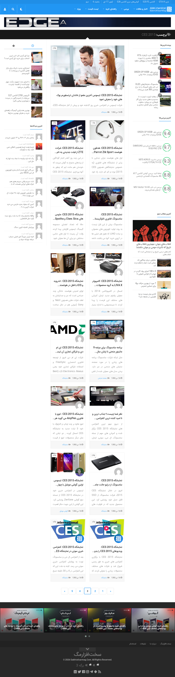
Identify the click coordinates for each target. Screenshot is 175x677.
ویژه (79, 9)
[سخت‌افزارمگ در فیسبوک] (83, 671)
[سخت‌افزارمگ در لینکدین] (75, 671)
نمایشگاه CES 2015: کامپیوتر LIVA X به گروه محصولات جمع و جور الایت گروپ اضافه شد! (107, 287)
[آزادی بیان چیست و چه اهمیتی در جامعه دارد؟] (164, 295)
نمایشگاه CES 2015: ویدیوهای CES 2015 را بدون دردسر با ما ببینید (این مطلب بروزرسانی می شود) (107, 553)
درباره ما (153, 644)
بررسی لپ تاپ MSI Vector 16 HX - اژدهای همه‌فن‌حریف (147, 189)
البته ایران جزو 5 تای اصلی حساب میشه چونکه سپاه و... (21, 238)
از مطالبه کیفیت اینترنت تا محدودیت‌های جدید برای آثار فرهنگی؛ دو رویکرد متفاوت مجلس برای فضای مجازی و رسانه (147, 102)
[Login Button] (5, 9)
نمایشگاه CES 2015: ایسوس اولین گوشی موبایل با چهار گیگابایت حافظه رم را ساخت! (68, 485)
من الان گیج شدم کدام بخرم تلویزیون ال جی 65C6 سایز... (19, 171)
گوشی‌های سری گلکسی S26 (128, 2)
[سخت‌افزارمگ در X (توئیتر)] (79, 671)
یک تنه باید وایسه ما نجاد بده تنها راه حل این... (20, 160)
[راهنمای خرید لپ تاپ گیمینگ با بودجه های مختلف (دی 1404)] (21, 620)
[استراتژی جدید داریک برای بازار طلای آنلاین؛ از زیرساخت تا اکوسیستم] (36, 70)
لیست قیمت (93, 9)
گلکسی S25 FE (149, 2)
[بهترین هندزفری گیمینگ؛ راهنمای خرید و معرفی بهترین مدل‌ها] (36, 112)
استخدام (132, 644)
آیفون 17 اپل (108, 2)
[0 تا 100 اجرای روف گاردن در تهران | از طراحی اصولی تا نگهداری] (164, 274)
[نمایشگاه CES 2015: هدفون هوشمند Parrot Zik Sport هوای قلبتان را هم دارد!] (107, 130)
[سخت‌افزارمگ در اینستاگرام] (87, 671)
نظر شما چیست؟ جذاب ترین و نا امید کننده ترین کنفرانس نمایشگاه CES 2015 (107, 418)
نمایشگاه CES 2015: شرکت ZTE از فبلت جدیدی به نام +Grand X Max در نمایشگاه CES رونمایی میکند (69, 154)
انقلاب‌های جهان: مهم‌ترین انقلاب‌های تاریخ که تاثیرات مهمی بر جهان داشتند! (153, 245)
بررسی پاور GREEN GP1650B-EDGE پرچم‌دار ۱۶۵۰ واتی (146, 73)
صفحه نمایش (102, 378)
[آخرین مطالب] (32, 46)
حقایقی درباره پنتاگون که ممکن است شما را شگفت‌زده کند (145, 263)
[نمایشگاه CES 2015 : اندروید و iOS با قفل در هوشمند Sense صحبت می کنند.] (68, 263)
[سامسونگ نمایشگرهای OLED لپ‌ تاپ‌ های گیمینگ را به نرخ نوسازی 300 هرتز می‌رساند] (165, 87)
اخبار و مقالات (141, 9)
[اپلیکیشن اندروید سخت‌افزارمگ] (95, 671)
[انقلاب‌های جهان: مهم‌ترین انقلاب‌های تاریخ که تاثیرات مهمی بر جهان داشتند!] (152, 230)
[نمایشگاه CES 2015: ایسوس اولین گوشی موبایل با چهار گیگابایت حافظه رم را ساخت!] (68, 462)
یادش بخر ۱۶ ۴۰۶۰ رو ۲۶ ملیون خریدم (19, 137)
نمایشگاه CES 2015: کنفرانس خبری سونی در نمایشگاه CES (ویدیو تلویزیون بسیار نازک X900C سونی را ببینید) (68, 553)
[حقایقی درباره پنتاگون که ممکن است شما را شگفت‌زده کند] (164, 263)
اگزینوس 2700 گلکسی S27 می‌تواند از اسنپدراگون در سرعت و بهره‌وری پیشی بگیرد (17, 98)
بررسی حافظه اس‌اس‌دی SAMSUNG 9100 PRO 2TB (147, 147)
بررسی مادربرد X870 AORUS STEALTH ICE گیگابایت (150, 161)
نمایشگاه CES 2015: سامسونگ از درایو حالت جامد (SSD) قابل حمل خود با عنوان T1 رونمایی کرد (107, 487)
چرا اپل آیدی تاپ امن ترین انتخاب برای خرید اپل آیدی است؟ (16, 57)
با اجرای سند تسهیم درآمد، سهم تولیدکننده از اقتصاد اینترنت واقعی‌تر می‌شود (17, 84)
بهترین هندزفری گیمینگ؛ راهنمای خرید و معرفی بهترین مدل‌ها (16, 112)
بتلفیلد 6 (96, 2)
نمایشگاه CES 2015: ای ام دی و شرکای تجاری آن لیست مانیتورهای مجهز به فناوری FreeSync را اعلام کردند (69, 354)
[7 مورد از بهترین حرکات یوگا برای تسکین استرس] (164, 285)
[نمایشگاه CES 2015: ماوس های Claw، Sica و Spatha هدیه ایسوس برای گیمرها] (68, 196)
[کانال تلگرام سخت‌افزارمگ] (91, 671)
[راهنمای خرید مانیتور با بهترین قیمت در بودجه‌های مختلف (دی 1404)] (109, 620)
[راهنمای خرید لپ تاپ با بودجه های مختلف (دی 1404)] (65, 620)
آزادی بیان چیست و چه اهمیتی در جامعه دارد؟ (147, 295)
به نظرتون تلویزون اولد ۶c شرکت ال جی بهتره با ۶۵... (20, 194)
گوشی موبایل (64, 511)
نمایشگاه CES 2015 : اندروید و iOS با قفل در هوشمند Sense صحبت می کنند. (68, 285)
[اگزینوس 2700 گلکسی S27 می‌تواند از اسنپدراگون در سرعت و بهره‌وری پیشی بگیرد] (36, 98)
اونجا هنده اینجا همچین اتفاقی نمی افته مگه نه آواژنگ (20, 149)
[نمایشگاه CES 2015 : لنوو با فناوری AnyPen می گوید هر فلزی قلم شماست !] (68, 396)
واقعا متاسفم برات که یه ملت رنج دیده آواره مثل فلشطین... (19, 217)
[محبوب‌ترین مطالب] (13, 46)
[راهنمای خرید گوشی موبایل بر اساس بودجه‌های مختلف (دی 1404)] (153, 620)
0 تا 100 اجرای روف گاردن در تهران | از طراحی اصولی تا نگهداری (145, 274)
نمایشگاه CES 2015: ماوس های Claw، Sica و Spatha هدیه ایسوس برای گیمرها (69, 219)
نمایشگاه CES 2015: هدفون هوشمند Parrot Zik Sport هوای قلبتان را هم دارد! (107, 152)
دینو (87, 2)
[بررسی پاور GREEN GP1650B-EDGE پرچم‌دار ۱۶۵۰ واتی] (165, 73)
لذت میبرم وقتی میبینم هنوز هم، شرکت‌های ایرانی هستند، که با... (21, 183)
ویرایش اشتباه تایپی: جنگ (24, 227)
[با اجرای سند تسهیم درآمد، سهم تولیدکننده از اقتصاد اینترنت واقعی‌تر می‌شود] (36, 84)
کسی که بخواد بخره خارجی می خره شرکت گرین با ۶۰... (20, 206)
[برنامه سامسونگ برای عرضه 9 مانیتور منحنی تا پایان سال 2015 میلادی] (107, 329)
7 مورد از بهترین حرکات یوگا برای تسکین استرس (145, 285)
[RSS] (99, 671)
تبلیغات (143, 644)
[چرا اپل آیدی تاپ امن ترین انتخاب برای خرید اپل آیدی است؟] (36, 57)
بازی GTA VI (164, 2)
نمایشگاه (104, 112)
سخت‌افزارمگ (165, 644)
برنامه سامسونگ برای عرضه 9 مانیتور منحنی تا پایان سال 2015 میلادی (107, 352)
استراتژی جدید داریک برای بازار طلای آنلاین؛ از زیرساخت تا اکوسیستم (17, 71)
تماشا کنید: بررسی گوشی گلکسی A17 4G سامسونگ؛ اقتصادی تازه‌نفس (147, 175)
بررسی (126, 9)
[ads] (87, 22)
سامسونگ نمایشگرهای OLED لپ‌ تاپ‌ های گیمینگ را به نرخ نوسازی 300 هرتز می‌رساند (146, 87)
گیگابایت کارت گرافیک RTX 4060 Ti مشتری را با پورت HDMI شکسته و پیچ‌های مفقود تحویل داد (146, 59)
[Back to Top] (87, 649)
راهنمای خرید (111, 9)
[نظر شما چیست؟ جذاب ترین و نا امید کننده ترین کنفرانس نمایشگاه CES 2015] (107, 396)
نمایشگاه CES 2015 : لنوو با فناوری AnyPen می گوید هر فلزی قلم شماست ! (69, 418)
